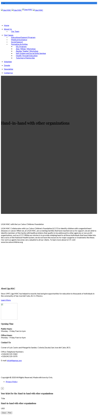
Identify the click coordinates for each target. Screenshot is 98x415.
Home (6, 25)
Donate (7, 65)
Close (4, 413)
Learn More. (6, 300)
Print (9, 413)
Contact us (8, 73)
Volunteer (8, 61)
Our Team (15, 31)
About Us (8, 29)
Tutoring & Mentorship (25, 58)
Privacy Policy (11, 381)
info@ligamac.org (14, 360)
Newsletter (8, 69)
